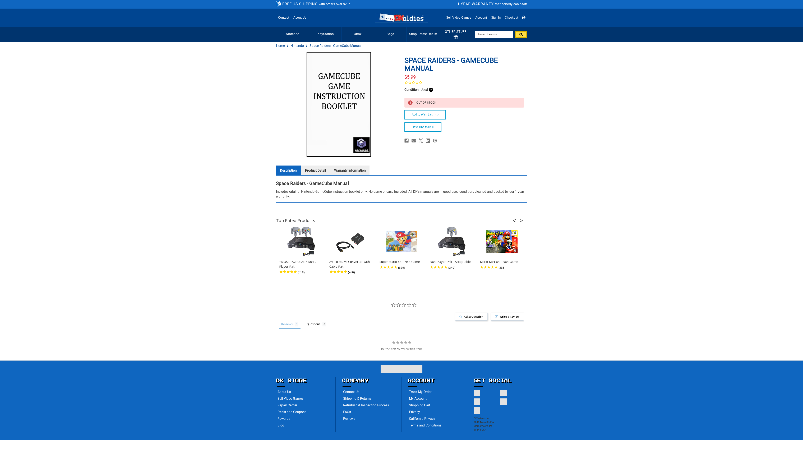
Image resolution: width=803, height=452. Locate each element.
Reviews (349, 419)
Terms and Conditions (425, 425)
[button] (515, 220)
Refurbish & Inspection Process (366, 405)
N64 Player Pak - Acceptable (450, 261)
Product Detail (315, 170)
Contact (283, 17)
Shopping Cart (419, 405)
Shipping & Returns (357, 399)
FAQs (347, 412)
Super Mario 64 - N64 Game (400, 261)
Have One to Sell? (423, 127)
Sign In (496, 17)
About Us (299, 17)
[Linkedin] (428, 141)
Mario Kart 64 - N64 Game (499, 261)
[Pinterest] (435, 141)
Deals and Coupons (291, 412)
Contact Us (351, 392)
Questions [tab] (313, 324)
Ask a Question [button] (473, 316)
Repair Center (287, 405)
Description (288, 170)
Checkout (511, 17)
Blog (280, 425)
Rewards (283, 419)
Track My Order (420, 392)
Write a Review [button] (509, 316)
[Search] (521, 34)
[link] (464, 82)
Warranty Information (350, 170)
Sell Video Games (458, 17)
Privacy (414, 412)
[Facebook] (406, 141)
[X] (421, 141)
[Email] (414, 141)
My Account (418, 399)
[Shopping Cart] (523, 17)
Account (481, 17)
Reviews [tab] (287, 324)
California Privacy (422, 419)
